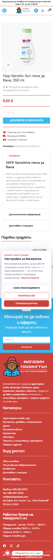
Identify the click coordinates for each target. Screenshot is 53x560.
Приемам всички (26, 303)
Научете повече (30, 277)
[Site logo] (23, 10)
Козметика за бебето (27, 146)
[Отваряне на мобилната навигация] (4, 10)
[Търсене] (36, 10)
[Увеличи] (8, 65)
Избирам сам (26, 295)
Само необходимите (26, 288)
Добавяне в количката (26, 120)
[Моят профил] (43, 10)
